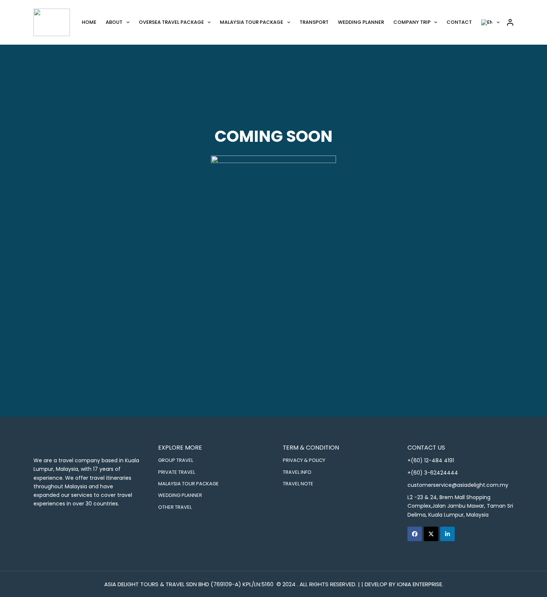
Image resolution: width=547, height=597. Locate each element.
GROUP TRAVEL (175, 460)
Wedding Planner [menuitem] (361, 22)
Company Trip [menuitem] (412, 22)
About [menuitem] (114, 22)
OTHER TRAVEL (175, 507)
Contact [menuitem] (459, 22)
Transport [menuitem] (314, 22)
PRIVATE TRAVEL (176, 472)
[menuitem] (491, 22)
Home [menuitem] (89, 22)
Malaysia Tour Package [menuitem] (251, 22)
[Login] (510, 22)
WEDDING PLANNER (180, 495)
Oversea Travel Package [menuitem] (171, 22)
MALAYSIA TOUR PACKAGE (188, 483)
